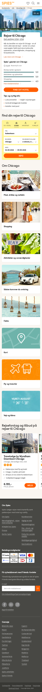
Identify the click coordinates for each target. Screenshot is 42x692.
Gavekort (5, 652)
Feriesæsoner (7, 633)
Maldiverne (26, 637)
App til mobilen (8, 609)
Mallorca (25, 656)
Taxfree (5, 645)
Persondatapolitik (17, 685)
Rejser (4, 630)
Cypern (24, 626)
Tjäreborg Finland (14, 688)
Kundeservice (27, 516)
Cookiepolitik (6, 685)
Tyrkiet (24, 664)
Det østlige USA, (12, 39)
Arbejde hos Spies (9, 526)
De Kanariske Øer (28, 630)
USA (22, 39)
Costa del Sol (27, 633)
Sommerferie (7, 656)
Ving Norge (28, 685)
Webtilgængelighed (29, 540)
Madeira (25, 652)
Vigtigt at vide (27, 520)
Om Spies (5, 516)
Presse (4, 530)
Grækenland (26, 641)
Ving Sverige (36, 685)
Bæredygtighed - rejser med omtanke (11, 521)
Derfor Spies (7, 534)
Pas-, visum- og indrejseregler (27, 529)
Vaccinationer (27, 544)
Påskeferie (6, 664)
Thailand (25, 660)
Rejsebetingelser (28, 524)
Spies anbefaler (8, 672)
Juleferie (5, 668)
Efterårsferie (7, 660)
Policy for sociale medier (28, 535)
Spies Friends (7, 675)
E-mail (4, 584)
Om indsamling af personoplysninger (16, 594)
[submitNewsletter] (37, 588)
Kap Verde (26, 645)
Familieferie (6, 637)
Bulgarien (25, 649)
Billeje (4, 649)
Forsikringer (7, 641)
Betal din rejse (7, 626)
